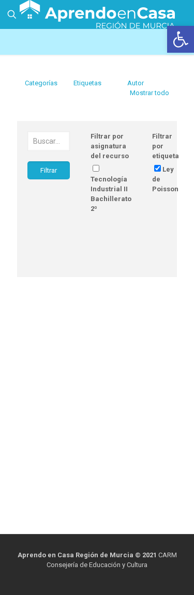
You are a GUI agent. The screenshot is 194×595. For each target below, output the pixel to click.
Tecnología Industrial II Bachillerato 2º (111, 193)
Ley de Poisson (165, 179)
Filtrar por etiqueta (165, 146)
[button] (180, 39)
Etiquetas (87, 83)
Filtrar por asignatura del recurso (110, 146)
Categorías (41, 83)
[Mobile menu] (180, 15)
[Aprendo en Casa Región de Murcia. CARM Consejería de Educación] (97, 13)
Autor (135, 83)
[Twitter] (104, 579)
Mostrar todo (149, 93)
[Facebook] (90, 579)
